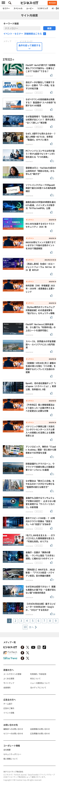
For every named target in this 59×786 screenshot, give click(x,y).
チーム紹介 (7, 703)
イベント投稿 (8, 712)
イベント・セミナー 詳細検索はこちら (22, 33)
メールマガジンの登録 (12, 674)
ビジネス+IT (26, 41)
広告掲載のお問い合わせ (40, 733)
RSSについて (35, 678)
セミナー (6, 8)
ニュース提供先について (40, 683)
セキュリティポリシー (12, 754)
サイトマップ (8, 683)
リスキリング (42, 8)
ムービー (29, 8)
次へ (31, 627)
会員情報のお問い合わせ (40, 729)
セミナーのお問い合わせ (13, 733)
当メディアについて (38, 687)
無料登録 (52, 3)
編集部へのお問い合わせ (13, 729)
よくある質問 (8, 678)
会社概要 (7, 749)
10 (25, 627)
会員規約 (7, 687)
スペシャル (18, 8)
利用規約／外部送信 (38, 674)
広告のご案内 (8, 708)
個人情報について (10, 758)
